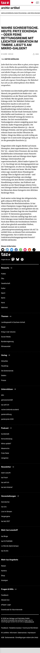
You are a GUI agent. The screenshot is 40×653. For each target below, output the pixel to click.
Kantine (4, 571)
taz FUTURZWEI (6, 541)
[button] (37, 2)
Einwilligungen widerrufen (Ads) (26, 637)
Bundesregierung (7, 341)
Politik (3, 274)
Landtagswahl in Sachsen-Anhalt (13, 322)
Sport (3, 293)
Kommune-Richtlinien (30, 628)
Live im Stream (6, 511)
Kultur (3, 288)
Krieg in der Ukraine (8, 332)
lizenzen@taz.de (29, 622)
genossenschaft (7, 400)
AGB (3, 637)
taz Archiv (4, 551)
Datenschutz (22, 633)
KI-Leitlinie (5, 633)
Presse (3, 380)
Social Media (6, 337)
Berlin (3, 298)
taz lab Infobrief (7, 487)
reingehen (4, 458)
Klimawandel (5, 346)
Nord (3, 303)
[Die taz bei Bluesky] (17, 260)
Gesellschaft (5, 283)
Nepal (3, 327)
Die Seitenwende (7, 371)
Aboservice (5, 600)
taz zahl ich (5, 405)
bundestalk (5, 434)
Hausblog (4, 366)
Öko (2, 278)
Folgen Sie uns (5, 259)
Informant (13, 633)
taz (6, 254)
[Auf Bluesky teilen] (11, 249)
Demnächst (5, 502)
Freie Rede (5, 453)
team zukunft (5, 473)
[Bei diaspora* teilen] (25, 249)
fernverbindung (6, 439)
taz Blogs (4, 536)
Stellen (3, 375)
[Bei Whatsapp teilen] (20, 249)
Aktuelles (4, 361)
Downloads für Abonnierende (11, 610)
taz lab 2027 (5, 521)
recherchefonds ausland (10, 409)
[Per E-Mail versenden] (2, 249)
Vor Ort (4, 507)
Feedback (4, 595)
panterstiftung (6, 414)
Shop (3, 576)
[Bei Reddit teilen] (29, 249)
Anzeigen (4, 580)
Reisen (3, 566)
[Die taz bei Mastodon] (13, 260)
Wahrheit (4, 307)
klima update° (6, 443)
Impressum (32, 633)
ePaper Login (6, 605)
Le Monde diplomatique (10, 546)
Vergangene (5, 516)
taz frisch (4, 477)
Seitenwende (10, 637)
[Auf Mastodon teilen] (7, 249)
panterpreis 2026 (7, 419)
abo (2, 395)
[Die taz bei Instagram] (22, 260)
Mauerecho (5, 448)
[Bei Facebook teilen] (16, 249)
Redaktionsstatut (15, 628)
